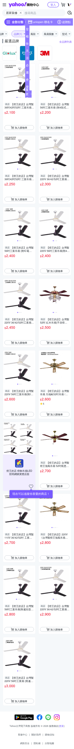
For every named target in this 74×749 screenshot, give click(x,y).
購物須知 (49, 734)
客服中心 (22, 734)
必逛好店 (27, 66)
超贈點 (66, 22)
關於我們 (36, 734)
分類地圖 (49, 743)
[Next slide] (33, 79)
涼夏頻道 (27, 59)
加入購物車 (21, 127)
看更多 (27, 94)
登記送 (27, 30)
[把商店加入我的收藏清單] (31, 486)
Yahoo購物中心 (24, 4)
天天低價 (27, 51)
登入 (53, 4)
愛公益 (27, 87)
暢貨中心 (27, 37)
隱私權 (37, 743)
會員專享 (27, 80)
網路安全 (24, 743)
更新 (61, 726)
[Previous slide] (5, 79)
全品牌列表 (65, 41)
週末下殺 (27, 73)
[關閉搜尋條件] (20, 12)
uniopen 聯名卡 (43, 22)
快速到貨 (27, 44)
